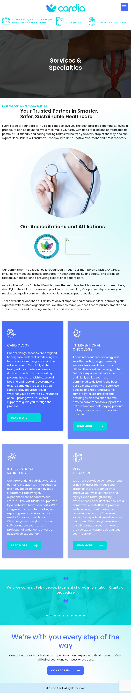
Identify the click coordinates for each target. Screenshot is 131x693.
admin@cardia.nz (75, 22)
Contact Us (60, 670)
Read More (19, 418)
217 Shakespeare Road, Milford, (113, 21)
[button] (47, 615)
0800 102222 (72, 19)
